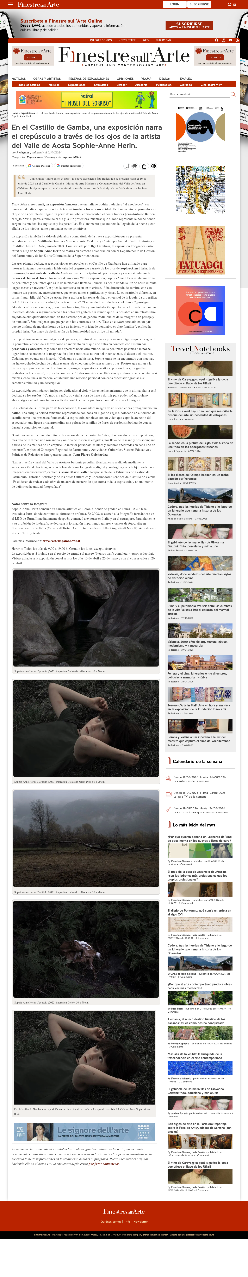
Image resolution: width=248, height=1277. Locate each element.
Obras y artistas (47, 79)
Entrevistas (101, 85)
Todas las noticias (28, 85)
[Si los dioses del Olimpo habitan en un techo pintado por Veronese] (200, 464)
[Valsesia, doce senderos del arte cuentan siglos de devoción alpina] (200, 563)
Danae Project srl (151, 1234)
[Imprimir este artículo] (134, 167)
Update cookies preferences (184, 1234)
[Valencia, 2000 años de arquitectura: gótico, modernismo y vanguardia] (200, 631)
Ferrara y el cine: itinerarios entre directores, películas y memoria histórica (197, 675)
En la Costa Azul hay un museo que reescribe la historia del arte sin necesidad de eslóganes (200, 413)
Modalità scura (206, 1234)
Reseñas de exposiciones (88, 79)
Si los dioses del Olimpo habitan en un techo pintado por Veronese (198, 477)
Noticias (19, 79)
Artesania (141, 85)
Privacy (164, 1234)
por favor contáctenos (104, 1163)
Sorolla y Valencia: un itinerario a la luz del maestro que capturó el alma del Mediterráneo (199, 739)
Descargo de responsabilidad (63, 157)
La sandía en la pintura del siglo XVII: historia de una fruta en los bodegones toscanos (200, 445)
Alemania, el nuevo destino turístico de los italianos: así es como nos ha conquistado (196, 1021)
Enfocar (122, 85)
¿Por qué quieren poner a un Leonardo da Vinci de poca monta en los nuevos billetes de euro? (200, 839)
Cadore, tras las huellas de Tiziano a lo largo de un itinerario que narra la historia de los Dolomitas (200, 510)
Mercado (186, 85)
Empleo (186, 79)
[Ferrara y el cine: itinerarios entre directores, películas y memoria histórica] (200, 663)
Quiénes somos (101, 40)
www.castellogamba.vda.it (61, 540)
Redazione (23, 152)
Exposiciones (76, 85)
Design (164, 79)
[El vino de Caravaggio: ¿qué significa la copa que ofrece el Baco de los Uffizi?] (200, 369)
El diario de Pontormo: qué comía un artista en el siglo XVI (199, 912)
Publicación (163, 85)
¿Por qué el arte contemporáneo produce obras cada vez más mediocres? (200, 986)
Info (145, 40)
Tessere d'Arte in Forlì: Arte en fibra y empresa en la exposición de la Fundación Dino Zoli (199, 707)
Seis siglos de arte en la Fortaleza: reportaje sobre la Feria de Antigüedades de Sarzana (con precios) (200, 1128)
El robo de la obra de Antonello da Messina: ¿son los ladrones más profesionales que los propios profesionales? (197, 875)
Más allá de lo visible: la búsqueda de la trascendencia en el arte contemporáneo (195, 1056)
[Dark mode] (153, 167)
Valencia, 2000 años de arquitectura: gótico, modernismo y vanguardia (197, 644)
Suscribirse (199, 4)
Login (174, 4)
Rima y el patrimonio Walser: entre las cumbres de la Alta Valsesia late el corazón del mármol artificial (200, 610)
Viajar (146, 79)
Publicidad (163, 40)
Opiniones (125, 79)
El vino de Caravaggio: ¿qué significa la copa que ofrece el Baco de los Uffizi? (198, 381)
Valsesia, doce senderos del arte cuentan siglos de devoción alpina (199, 576)
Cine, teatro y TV (211, 85)
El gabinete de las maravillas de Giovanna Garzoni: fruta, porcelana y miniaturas (196, 544)
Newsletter (127, 40)
